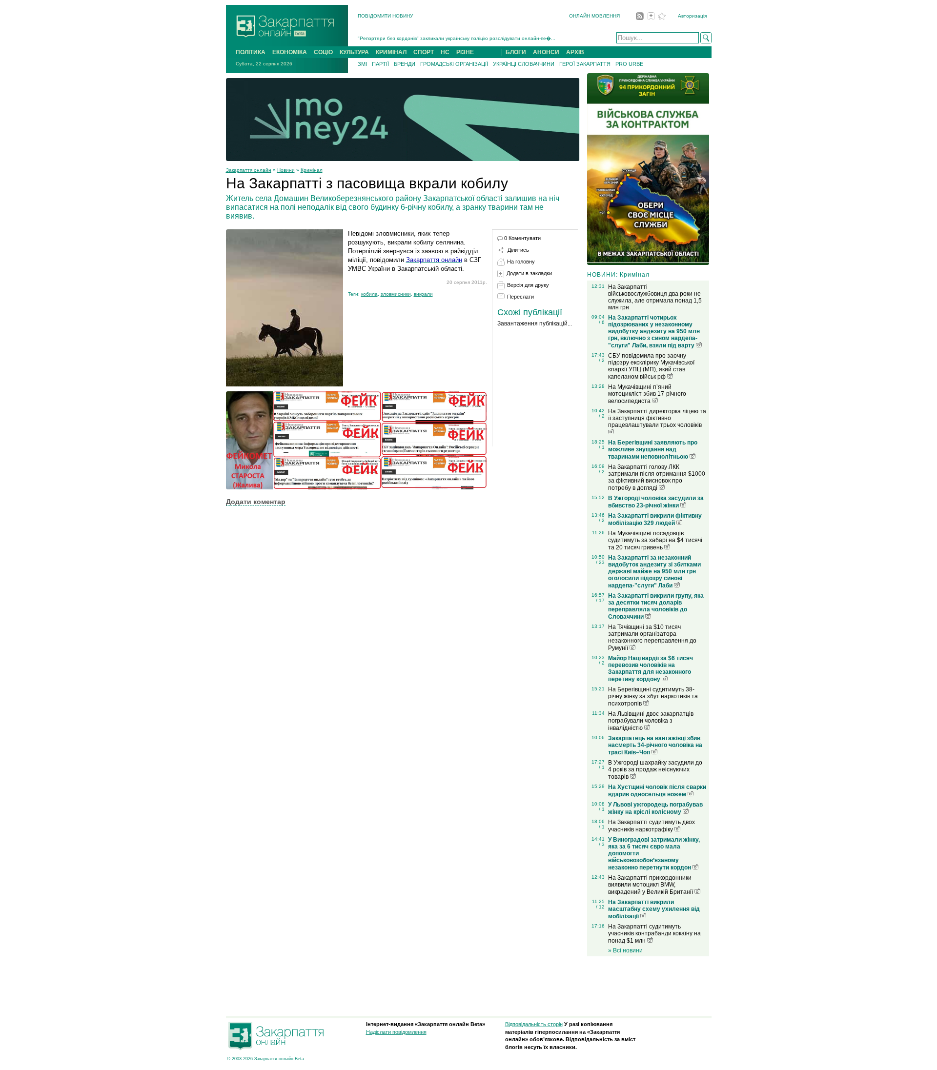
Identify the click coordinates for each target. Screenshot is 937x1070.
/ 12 (600, 906)
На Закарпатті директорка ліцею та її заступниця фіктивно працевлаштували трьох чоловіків (657, 418)
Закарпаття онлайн (248, 170)
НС (445, 52)
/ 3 (602, 844)
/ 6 (602, 322)
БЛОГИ (516, 52)
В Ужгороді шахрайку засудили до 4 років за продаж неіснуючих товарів (655, 769)
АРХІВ (575, 52)
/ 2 (602, 360)
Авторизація (692, 16)
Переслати (520, 297)
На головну (521, 261)
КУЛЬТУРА (354, 52)
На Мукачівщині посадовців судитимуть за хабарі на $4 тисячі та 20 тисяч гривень (655, 540)
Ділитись (518, 250)
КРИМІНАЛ (391, 52)
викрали (423, 294)
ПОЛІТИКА (250, 52)
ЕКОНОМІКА (289, 52)
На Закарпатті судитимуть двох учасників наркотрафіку (651, 826)
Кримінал (312, 170)
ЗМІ (362, 64)
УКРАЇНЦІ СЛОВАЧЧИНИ (523, 64)
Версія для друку (528, 285)
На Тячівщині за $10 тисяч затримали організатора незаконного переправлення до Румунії (652, 637)
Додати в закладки (529, 273)
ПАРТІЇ (380, 64)
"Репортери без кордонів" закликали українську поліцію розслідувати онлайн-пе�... (456, 38)
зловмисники (396, 294)
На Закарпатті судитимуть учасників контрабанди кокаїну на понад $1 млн (654, 933)
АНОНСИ (546, 52)
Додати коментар (255, 501)
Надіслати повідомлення (396, 1032)
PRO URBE (629, 64)
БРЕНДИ (404, 64)
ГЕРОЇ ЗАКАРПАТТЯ (585, 64)
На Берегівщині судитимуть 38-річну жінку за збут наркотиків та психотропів (653, 696)
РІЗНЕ (465, 52)
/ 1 (602, 447)
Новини (286, 170)
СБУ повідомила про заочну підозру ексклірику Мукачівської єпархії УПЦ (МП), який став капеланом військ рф (651, 366)
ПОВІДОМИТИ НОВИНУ (385, 16)
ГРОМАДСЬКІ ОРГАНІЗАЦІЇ (454, 64)
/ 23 (600, 562)
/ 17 (600, 600)
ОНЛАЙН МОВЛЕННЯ (594, 16)
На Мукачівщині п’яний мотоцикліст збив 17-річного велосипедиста (647, 394)
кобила (369, 294)
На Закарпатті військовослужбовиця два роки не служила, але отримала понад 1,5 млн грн (655, 297)
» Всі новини (625, 950)
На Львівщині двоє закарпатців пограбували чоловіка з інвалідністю (650, 720)
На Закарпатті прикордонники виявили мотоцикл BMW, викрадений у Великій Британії (651, 884)
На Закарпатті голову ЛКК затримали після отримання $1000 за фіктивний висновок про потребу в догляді (656, 477)
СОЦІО (323, 52)
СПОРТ (423, 52)
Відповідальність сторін (534, 1024)
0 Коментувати (522, 238)
